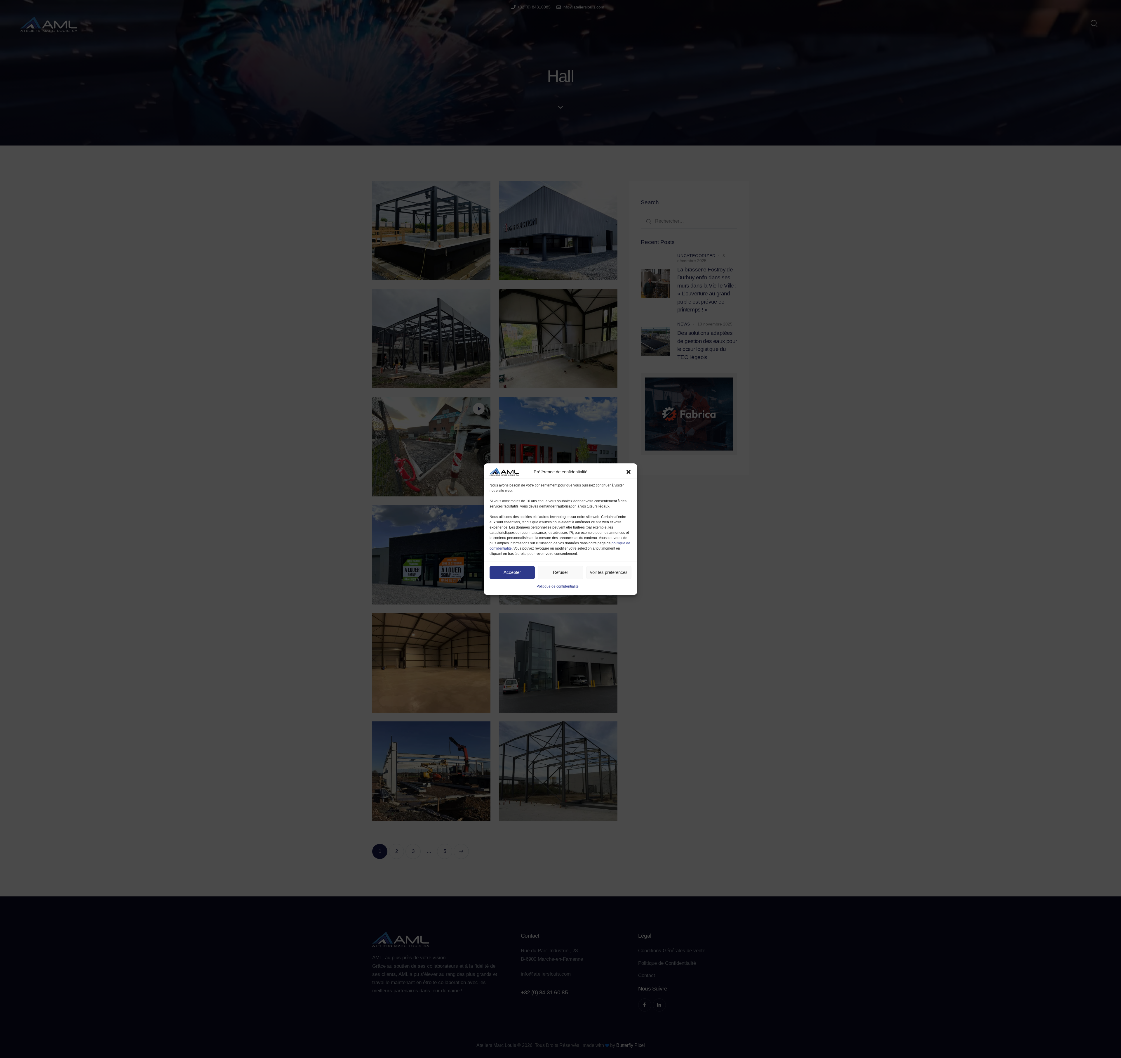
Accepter (512, 572)
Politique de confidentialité (558, 586)
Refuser (560, 572)
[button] (628, 472)
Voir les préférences (609, 572)
